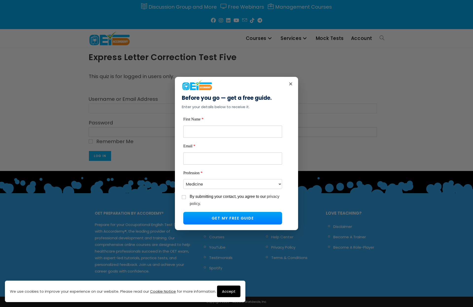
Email (189, 146)
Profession (193, 173)
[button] (232, 218)
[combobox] (232, 184)
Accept (229, 291)
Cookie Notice (163, 291)
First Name (193, 119)
